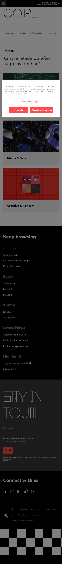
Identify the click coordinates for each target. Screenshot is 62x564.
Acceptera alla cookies (42, 110)
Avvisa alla (18, 110)
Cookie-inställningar (30, 102)
